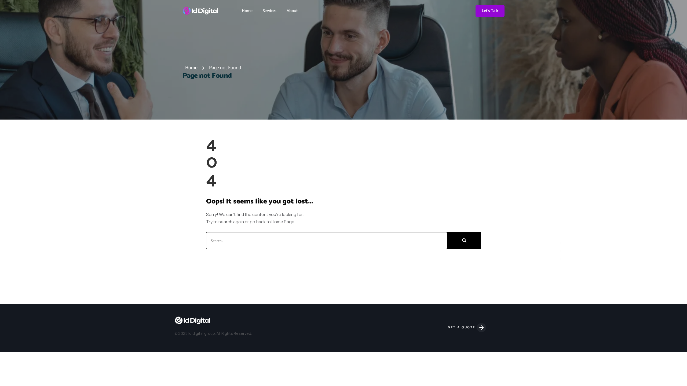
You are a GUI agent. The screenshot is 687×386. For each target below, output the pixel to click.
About (292, 10)
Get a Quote (462, 327)
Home (247, 10)
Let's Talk (490, 10)
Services (269, 10)
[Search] (464, 240)
